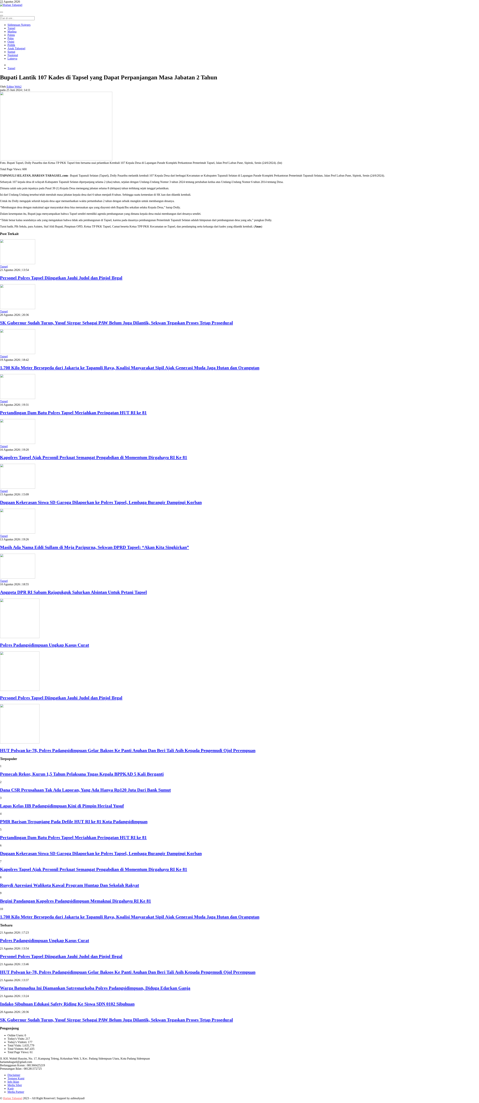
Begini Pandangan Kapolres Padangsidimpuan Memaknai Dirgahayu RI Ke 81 (75, 901)
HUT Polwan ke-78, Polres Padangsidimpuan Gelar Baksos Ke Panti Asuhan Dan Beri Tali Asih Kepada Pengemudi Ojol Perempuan (127, 750)
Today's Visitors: (17, 1042)
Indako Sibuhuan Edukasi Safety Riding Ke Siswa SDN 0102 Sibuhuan (67, 1004)
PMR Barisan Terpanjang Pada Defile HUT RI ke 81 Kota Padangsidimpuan (73, 821)
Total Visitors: (16, 1048)
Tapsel (11, 68)
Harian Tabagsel (12, 1098)
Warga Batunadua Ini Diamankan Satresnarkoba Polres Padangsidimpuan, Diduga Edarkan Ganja (95, 988)
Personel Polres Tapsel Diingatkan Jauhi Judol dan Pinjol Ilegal (61, 277)
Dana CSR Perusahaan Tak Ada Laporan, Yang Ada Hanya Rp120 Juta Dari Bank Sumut (85, 790)
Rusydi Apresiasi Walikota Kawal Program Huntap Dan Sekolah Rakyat (69, 885)
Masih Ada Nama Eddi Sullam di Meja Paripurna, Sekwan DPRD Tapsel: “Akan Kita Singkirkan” (94, 547)
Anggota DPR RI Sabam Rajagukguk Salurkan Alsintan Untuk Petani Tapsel (73, 592)
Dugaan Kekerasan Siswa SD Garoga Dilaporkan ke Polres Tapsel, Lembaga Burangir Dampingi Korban (101, 502)
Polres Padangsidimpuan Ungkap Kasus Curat (44, 645)
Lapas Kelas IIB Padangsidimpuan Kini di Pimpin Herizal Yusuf (62, 805)
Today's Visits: (16, 1038)
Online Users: (16, 1035)
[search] (1, 15)
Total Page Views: (18, 1052)
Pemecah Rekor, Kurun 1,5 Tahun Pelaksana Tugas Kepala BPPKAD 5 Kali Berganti (82, 774)
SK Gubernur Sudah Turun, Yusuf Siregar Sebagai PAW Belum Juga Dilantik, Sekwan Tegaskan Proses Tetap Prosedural (116, 322)
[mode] (1, 12)
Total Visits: (14, 1045)
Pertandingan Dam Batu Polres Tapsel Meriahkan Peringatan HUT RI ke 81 (73, 412)
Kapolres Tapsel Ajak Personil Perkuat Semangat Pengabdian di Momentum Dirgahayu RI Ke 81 (93, 457)
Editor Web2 (14, 86)
